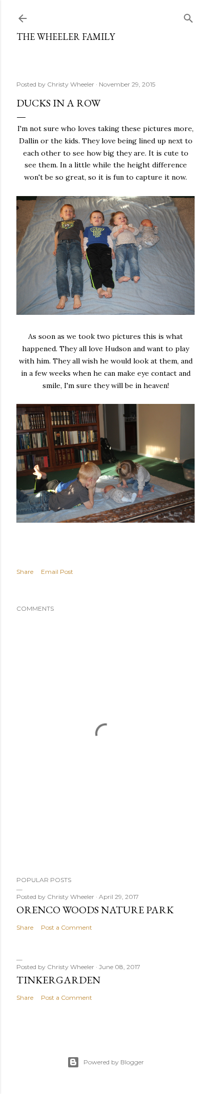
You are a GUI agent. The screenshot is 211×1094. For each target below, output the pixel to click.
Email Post (57, 571)
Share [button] (24, 571)
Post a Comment (66, 927)
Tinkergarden (58, 979)
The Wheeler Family (65, 36)
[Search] (188, 16)
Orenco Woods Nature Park (95, 909)
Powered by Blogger (113, 1062)
